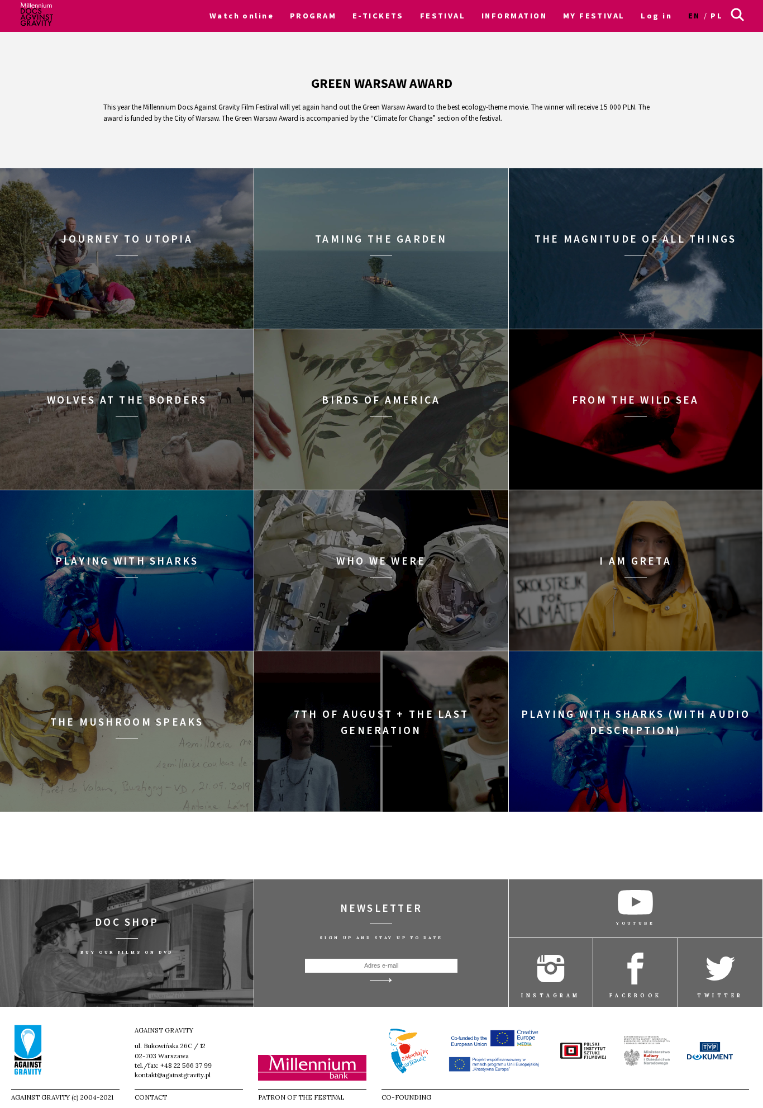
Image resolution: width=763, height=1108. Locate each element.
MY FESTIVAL (594, 16)
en (694, 16)
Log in (656, 16)
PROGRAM (313, 16)
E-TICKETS (378, 16)
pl (716, 16)
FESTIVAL (443, 16)
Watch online (241, 16)
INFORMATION (514, 16)
